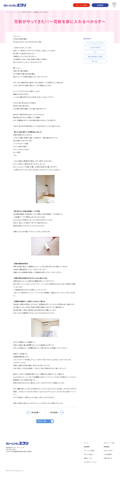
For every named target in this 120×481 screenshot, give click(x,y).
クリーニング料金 (81, 5)
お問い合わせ (108, 458)
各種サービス (88, 458)
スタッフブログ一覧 (15, 12)
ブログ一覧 (41, 421)
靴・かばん (95, 61)
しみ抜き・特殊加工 (95, 47)
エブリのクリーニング (90, 462)
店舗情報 (100, 5)
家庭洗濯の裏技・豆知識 (95, 57)
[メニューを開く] (114, 4)
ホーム (86, 443)
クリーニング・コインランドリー (95, 43)
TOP (7, 12)
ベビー (95, 52)
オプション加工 (88, 454)
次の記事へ (54, 412)
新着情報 (106, 447)
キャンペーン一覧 (109, 443)
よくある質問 (107, 454)
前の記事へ (35, 412)
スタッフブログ (108, 450)
